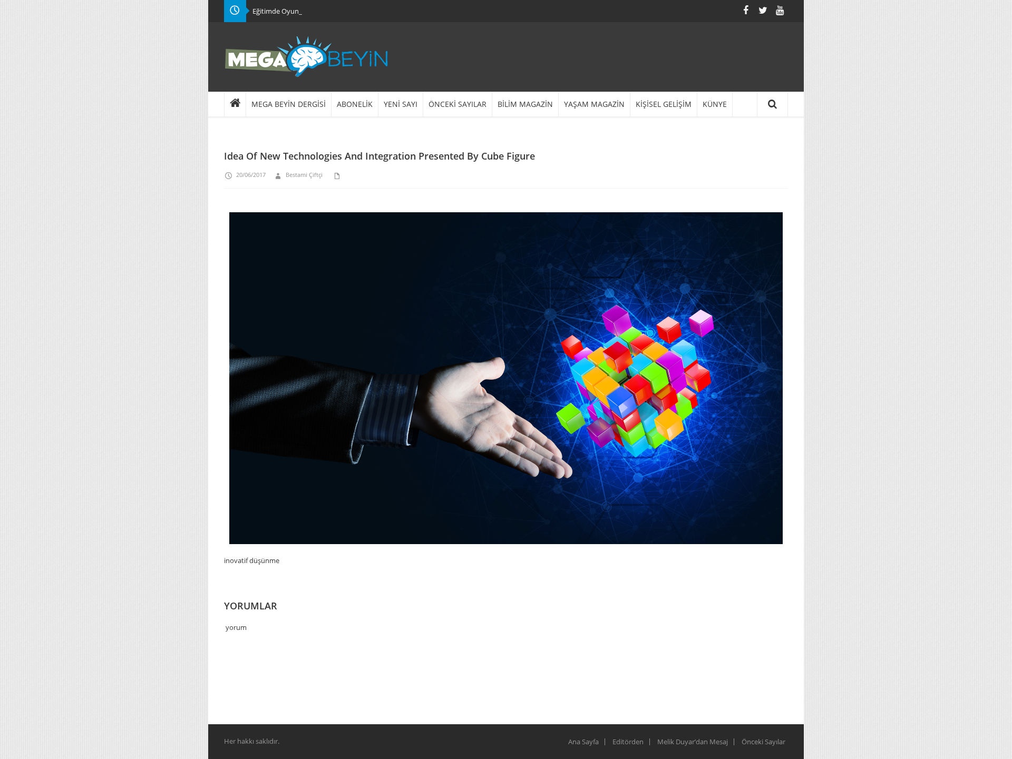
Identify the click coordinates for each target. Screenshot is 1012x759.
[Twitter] (762, 10)
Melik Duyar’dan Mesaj (692, 741)
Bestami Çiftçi (304, 175)
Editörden (628, 741)
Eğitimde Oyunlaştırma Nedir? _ (301, 11)
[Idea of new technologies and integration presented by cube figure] (506, 383)
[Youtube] (779, 10)
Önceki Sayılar (763, 741)
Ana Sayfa (583, 741)
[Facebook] (745, 10)
